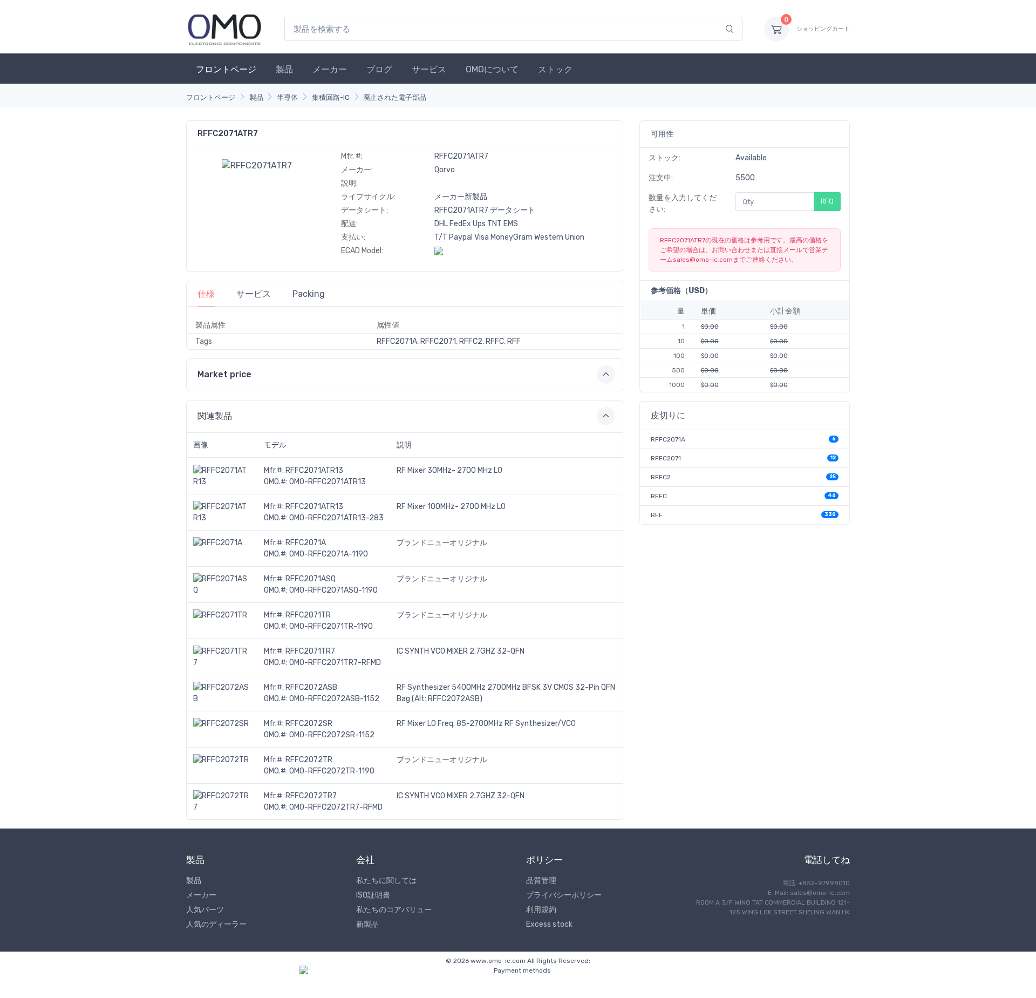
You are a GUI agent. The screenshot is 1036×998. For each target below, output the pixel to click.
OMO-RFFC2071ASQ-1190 (333, 590)
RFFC (659, 496)
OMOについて (492, 69)
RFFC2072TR (308, 759)
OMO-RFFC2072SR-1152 (331, 734)
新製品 (367, 924)
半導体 (287, 97)
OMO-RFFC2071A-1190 (328, 554)
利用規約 (541, 909)
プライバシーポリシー (564, 895)
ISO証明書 (373, 895)
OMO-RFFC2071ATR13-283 (336, 517)
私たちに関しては (386, 880)
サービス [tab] (253, 294)
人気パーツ (205, 909)
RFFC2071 (666, 458)
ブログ (379, 69)
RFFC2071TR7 (310, 651)
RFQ (827, 201)
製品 (284, 69)
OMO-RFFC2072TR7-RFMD (336, 807)
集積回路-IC (331, 97)
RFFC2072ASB (311, 687)
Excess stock (549, 924)
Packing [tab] (308, 294)
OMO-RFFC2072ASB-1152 (334, 698)
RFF (657, 515)
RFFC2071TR (308, 615)
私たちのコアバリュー (394, 909)
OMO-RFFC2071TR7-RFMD (335, 662)
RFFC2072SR (308, 723)
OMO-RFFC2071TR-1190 (331, 626)
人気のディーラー (216, 924)
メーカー (329, 69)
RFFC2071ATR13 (314, 470)
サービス (429, 69)
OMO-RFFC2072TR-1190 (331, 771)
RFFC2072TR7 (311, 795)
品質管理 (541, 880)
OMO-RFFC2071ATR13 (327, 481)
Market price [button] (224, 374)
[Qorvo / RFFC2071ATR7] (257, 165)
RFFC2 (661, 477)
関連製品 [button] (214, 416)
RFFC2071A (305, 542)
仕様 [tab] (206, 294)
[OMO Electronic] (224, 28)
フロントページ (226, 69)
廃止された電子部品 (394, 97)
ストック (555, 69)
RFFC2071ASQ (310, 578)
